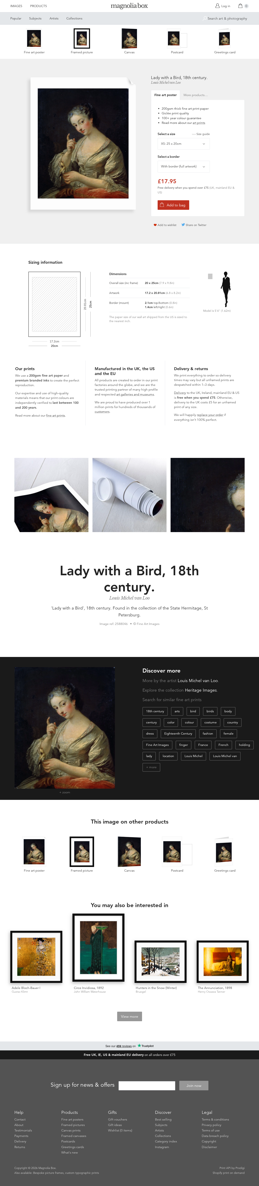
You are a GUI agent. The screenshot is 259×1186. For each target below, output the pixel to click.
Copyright (209, 1141)
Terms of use (211, 1130)
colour (189, 722)
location (168, 756)
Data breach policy (215, 1136)
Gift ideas (115, 1125)
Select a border (168, 157)
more (153, 767)
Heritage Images (201, 690)
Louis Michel (194, 756)
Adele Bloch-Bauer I (26, 988)
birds (210, 711)
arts (177, 711)
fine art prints (55, 416)
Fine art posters (72, 1119)
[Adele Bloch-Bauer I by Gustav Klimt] (36, 957)
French (223, 745)
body (228, 711)
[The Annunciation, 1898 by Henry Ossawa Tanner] (223, 962)
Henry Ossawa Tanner (211, 991)
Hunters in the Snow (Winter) (156, 988)
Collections (74, 18)
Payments (21, 1136)
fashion (208, 734)
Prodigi (240, 1168)
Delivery (180, 393)
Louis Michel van (225, 756)
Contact (19, 1119)
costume (210, 722)
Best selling (163, 1119)
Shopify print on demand (229, 1173)
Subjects (35, 18)
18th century (155, 711)
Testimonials (23, 1130)
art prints (199, 123)
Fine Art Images (157, 745)
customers (102, 412)
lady (149, 756)
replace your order (210, 415)
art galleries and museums (135, 394)
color (170, 722)
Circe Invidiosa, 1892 (89, 988)
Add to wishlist (167, 225)
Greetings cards (72, 1147)
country (232, 722)
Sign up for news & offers (83, 1085)
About (18, 1125)
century (151, 722)
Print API (225, 1168)
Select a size (184, 134)
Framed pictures (73, 1125)
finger (183, 745)
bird (193, 711)
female (229, 734)
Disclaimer (209, 1147)
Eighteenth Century (178, 734)
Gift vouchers (117, 1119)
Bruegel (141, 991)
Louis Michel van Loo (165, 82)
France (203, 745)
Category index (166, 1141)
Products (38, 6)
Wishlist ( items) (120, 1130)
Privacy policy (211, 1125)
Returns (19, 1147)
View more (129, 1016)
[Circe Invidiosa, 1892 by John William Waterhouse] (98, 948)
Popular (15, 18)
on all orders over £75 (129, 1055)
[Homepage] (129, 7)
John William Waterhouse (90, 991)
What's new (69, 1153)
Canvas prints (71, 1130)
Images (16, 6)
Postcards (68, 1141)
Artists (54, 18)
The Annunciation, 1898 (215, 988)
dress (150, 734)
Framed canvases (73, 1136)
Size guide (203, 134)
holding (244, 745)
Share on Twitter (196, 225)
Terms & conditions (215, 1119)
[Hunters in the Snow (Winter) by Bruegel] (161, 962)
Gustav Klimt (20, 991)
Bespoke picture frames (48, 1173)
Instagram (162, 1147)
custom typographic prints (82, 1173)
